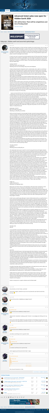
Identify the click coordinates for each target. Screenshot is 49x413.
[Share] (45, 45)
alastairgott (43, 382)
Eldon (5, 392)
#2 (47, 286)
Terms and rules (32, 409)
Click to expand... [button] (29, 365)
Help (42, 409)
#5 (47, 325)
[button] (16, 10)
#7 (47, 353)
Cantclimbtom (43, 393)
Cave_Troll (6, 393)
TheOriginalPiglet (7, 378)
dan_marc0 (6, 382)
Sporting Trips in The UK (19, 378)
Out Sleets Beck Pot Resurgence (11, 389)
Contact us (27, 409)
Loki (44, 378)
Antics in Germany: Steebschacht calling (13, 385)
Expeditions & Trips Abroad (16, 386)
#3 (47, 297)
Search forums (7, 12)
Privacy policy (38, 409)
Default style (4, 409)
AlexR (5, 386)
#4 (47, 307)
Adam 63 (5, 390)
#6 (47, 336)
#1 (47, 45)
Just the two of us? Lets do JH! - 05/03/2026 (14, 377)
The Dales (14, 390)
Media (19, 10)
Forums (7, 10)
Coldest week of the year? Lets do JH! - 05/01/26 (15, 381)
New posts (2, 12)
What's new (13, 10)
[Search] (47, 10)
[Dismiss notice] (47, 15)
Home (2, 10)
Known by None (4, 43)
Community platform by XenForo (24, 411)
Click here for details (18, 26)
